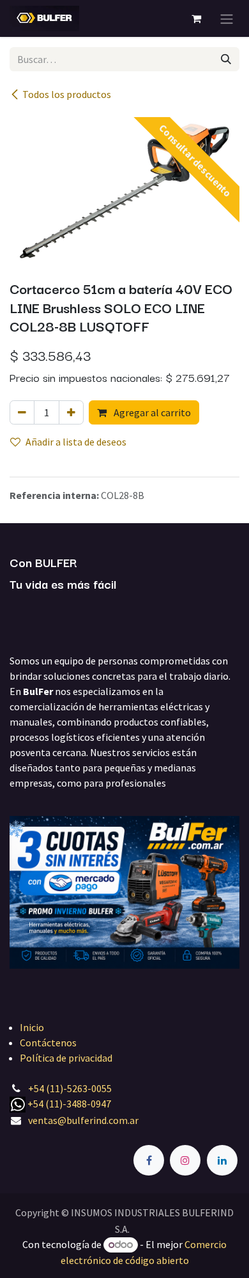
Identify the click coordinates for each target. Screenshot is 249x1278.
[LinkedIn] (222, 1160)
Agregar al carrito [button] (151, 412)
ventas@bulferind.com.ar (83, 1120)
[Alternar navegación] (226, 18)
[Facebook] (148, 1160)
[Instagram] (185, 1160)
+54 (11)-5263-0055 (70, 1088)
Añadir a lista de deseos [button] (76, 441)
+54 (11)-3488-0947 (69, 1103)
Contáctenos (48, 1042)
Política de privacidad (66, 1057)
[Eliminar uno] (22, 412)
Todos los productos (66, 94)
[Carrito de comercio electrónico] (196, 18)
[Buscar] (226, 59)
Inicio (32, 1027)
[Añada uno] (71, 412)
